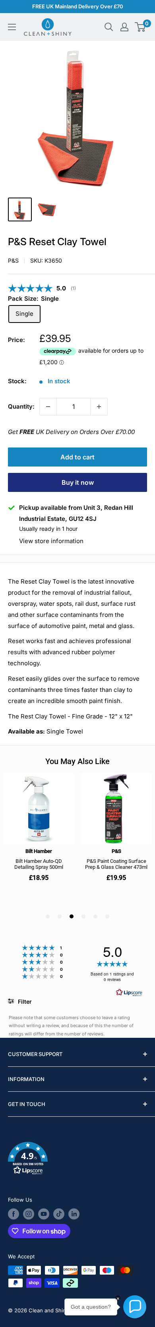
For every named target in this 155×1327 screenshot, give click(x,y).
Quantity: (21, 406)
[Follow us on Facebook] (13, 1213)
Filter (24, 1001)
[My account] (124, 27)
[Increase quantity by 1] (99, 406)
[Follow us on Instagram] (28, 1213)
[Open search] (109, 27)
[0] (140, 27)
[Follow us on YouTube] (43, 1213)
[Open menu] (12, 27)
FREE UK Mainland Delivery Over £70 (77, 6)
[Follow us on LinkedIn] (73, 1213)
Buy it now (78, 482)
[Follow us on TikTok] (58, 1213)
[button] (77, 1160)
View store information (51, 541)
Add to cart (77, 457)
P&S (13, 260)
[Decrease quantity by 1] (48, 406)
